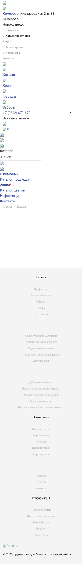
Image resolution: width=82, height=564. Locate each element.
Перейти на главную (40, 260)
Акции (7, 41)
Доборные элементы (41, 382)
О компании (12, 30)
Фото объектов (41, 522)
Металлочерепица (41, 295)
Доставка (41, 475)
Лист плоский (41, 360)
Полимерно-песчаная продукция (41, 354)
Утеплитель (41, 314)
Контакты (8, 58)
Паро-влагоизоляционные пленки (41, 388)
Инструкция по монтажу (41, 516)
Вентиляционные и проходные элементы (41, 407)
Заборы (41, 308)
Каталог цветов (14, 47)
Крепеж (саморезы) (41, 401)
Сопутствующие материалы (41, 335)
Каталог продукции (15, 179)
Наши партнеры (41, 429)
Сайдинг (41, 301)
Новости (41, 528)
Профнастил (41, 289)
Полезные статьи (41, 509)
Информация (12, 52)
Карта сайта (41, 535)
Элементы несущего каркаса (41, 342)
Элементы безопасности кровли (41, 395)
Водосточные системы (41, 348)
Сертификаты (41, 435)
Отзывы (41, 441)
